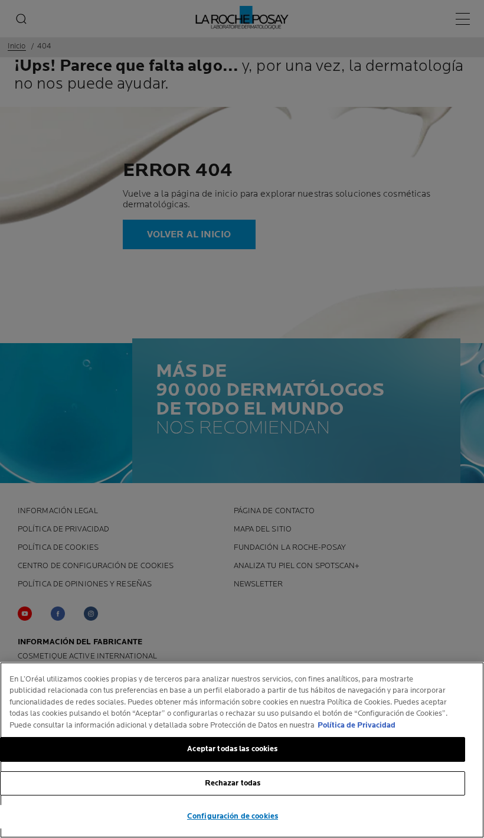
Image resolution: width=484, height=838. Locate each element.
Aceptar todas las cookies (232, 749)
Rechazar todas (233, 783)
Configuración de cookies (232, 816)
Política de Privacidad (356, 725)
